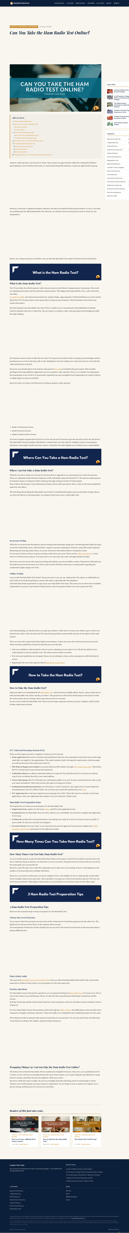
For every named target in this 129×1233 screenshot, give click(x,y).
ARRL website (65, 1010)
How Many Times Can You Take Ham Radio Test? (28, 141)
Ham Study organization (55, 663)
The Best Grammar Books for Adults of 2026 (79, 1181)
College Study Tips (15, 1194)
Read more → (24, 1144)
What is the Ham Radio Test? (22, 121)
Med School (80, 3)
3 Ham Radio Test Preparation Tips (24, 144)
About (109, 3)
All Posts (100, 3)
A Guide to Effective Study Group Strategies (79, 1169)
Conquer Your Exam (17, 1165)
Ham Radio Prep (76, 993)
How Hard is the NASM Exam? (86, 1139)
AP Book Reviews (15, 1197)
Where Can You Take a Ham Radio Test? (26, 124)
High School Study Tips (16, 1191)
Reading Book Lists (15, 1209)
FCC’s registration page (83, 767)
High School (59, 3)
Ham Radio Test (47, 692)
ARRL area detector (84, 554)
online (46, 809)
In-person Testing (21, 127)
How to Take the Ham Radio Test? (24, 132)
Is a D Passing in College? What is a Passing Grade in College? (84, 1172)
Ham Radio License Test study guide (35, 980)
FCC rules (58, 369)
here (84, 789)
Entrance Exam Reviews (17, 1206)
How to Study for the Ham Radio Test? (55, 1140)
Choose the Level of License (24, 146)
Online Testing (20, 130)
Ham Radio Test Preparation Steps (26, 138)
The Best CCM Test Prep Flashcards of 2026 (79, 1178)
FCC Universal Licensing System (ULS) (27, 135)
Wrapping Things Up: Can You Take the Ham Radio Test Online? (33, 155)
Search (116, 3)
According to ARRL (17, 297)
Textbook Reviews (15, 1203)
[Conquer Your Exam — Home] (19, 3)
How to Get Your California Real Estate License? (23, 1140)
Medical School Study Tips (17, 1200)
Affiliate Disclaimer (71, 1197)
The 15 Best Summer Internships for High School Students (83, 1175)
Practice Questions (21, 152)
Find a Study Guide (21, 149)
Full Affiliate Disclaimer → (78, 1218)
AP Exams (91, 3)
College (70, 3)
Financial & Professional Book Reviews (24, 26)
